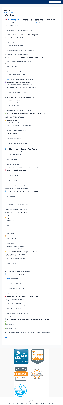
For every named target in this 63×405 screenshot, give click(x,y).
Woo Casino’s (7, 278)
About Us (23, 1)
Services (28, 1)
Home (18, 1)
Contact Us (44, 1)
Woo (6, 337)
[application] (30, 2)
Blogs (39, 1)
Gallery (34, 1)
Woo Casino (13, 20)
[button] (55, 2)
